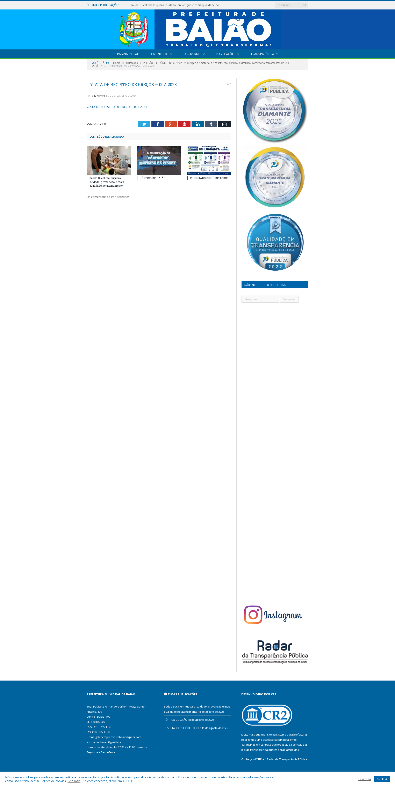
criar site (266, 734)
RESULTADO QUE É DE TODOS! (209, 178)
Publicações (225, 54)
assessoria (270, 740)
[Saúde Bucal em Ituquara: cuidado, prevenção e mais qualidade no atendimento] (109, 160)
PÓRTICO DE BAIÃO (144, 5)
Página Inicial (128, 54)
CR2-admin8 (99, 95)
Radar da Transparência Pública (287, 759)
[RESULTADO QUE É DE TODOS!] (209, 160)
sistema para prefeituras (292, 734)
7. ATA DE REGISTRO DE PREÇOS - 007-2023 (117, 107)
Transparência (262, 54)
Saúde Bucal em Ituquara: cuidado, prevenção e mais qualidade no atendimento (106, 181)
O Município (159, 54)
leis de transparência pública (259, 750)
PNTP (258, 759)
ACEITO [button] (382, 779)
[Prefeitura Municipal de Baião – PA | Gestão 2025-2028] (197, 28)
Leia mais (74, 781)
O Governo (192, 54)
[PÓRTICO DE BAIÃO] (159, 160)
